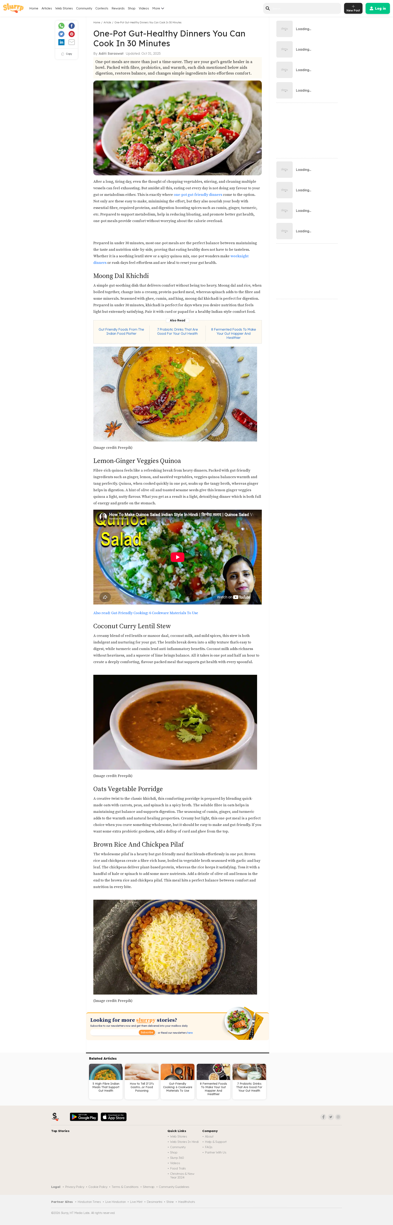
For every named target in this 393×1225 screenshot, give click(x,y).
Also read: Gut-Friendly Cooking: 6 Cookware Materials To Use (145, 613)
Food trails (178, 1168)
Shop (132, 8)
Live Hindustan (115, 1202)
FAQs (208, 1147)
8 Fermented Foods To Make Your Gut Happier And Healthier (233, 333)
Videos (144, 8)
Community (84, 8)
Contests (101, 8)
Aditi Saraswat (111, 53)
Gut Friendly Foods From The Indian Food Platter (121, 331)
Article (107, 22)
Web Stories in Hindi (184, 1142)
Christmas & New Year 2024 (182, 1175)
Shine (170, 1202)
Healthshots (186, 1202)
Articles (47, 8)
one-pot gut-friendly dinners (198, 194)
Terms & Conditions (125, 1187)
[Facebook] (323, 1117)
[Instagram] (338, 1117)
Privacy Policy (74, 1187)
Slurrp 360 (177, 1158)
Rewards (118, 8)
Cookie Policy (97, 1187)
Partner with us (215, 1152)
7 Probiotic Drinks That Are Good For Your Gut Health (177, 331)
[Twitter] (331, 1117)
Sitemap (149, 1187)
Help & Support (216, 1142)
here (190, 1032)
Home (33, 8)
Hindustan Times (89, 1202)
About (209, 1136)
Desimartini (154, 1202)
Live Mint (136, 1202)
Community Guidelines (174, 1187)
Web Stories (64, 8)
